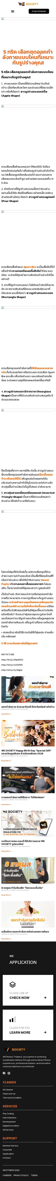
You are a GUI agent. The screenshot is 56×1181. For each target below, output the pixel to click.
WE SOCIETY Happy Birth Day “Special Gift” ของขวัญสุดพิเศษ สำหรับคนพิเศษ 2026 (26, 752)
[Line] (9, 1073)
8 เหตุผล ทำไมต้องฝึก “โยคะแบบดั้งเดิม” (22, 888)
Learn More (20, 1032)
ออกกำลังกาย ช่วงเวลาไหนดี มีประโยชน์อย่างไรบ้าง (27, 707)
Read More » (6, 714)
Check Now (19, 997)
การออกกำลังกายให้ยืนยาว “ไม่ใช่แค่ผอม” (23, 797)
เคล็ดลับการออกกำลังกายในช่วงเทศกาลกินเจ (25, 931)
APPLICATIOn (23, 962)
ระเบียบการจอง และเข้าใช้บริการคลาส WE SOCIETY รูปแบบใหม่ (23, 842)
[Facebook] (4, 1073)
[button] (12, 11)
